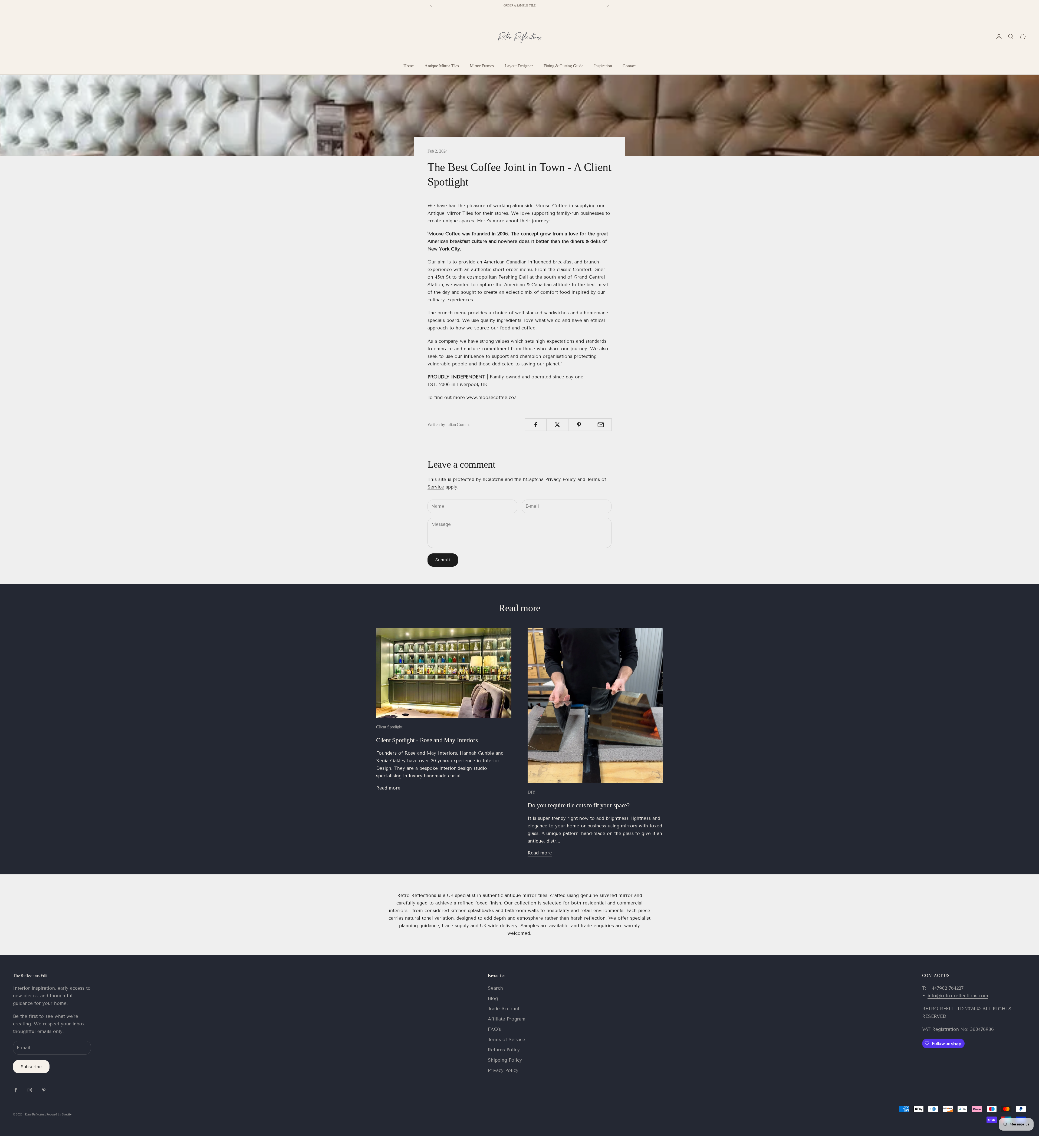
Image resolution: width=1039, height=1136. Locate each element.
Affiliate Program (506, 1019)
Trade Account (504, 1009)
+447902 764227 (946, 988)
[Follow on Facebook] (15, 1090)
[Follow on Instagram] (29, 1090)
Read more (388, 788)
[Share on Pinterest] (579, 425)
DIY (531, 792)
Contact (629, 66)
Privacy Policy (560, 479)
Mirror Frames (482, 66)
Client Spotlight (389, 727)
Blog (493, 998)
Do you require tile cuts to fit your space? (579, 805)
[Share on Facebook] (535, 425)
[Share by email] (600, 425)
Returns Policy (504, 1050)
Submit (442, 559)
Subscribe (31, 1066)
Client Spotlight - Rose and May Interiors (427, 740)
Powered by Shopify (59, 1114)
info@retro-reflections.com (958, 996)
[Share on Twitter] (557, 425)
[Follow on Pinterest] (44, 1090)
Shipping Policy (505, 1060)
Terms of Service (506, 1039)
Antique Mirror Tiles (442, 66)
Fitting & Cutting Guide (563, 66)
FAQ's (494, 1029)
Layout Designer (519, 66)
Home (408, 66)
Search (495, 988)
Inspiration (603, 66)
